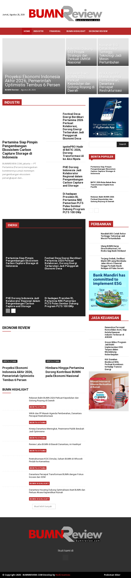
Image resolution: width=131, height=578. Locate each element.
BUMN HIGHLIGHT (39, 483)
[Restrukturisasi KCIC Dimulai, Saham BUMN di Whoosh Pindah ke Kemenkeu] (14, 463)
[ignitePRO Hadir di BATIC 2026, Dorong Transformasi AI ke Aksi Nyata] (53, 148)
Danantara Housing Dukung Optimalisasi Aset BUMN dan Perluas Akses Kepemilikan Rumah (57, 491)
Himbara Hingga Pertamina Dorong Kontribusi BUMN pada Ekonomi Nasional (65, 372)
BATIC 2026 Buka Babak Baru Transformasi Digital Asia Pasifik (103, 184)
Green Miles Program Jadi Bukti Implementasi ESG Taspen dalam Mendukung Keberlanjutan (115, 348)
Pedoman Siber (112, 574)
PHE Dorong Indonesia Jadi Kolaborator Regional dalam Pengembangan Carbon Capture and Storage (73, 176)
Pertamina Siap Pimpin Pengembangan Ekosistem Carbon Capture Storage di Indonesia (20, 149)
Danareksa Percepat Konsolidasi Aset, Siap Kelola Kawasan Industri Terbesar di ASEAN (116, 332)
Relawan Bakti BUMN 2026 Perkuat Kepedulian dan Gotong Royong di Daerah (54, 399)
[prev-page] (8, 311)
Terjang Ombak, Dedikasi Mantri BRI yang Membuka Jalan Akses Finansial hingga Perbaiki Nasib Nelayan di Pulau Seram (113, 263)
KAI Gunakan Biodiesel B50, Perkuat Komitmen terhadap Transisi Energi (114, 364)
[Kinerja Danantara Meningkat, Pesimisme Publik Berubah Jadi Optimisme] (14, 433)
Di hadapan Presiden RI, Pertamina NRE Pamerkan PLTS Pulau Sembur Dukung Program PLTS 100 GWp (74, 203)
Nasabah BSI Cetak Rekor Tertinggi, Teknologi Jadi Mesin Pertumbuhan (113, 236)
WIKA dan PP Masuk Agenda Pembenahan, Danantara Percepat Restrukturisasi (55, 414)
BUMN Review (12, 89)
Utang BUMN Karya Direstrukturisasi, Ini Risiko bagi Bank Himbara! (113, 248)
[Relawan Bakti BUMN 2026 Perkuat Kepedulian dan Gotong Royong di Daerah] (81, 81)
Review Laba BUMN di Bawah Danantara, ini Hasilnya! (55, 444)
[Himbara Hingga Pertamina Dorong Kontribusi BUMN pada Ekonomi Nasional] (65, 349)
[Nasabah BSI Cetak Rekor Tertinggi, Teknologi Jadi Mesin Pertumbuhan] (113, 52)
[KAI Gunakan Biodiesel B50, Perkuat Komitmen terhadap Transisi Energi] (97, 363)
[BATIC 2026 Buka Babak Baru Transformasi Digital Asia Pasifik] (123, 184)
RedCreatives (63, 574)
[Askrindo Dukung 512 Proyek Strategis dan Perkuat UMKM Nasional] (81, 52)
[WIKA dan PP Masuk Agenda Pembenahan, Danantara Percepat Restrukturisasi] (113, 81)
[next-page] (13, 311)
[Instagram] (65, 557)
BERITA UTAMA (9, 361)
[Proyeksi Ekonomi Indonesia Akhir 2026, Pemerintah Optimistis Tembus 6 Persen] (33, 66)
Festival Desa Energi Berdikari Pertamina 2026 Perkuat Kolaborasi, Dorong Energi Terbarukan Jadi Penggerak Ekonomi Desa (73, 126)
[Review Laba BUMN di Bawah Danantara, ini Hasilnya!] (14, 448)
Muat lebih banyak (43, 506)
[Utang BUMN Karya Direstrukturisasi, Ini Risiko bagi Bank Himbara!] (95, 249)
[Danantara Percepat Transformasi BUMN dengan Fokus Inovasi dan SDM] (14, 478)
